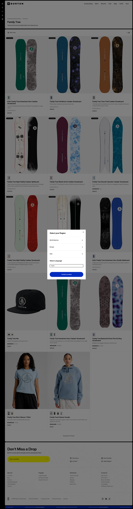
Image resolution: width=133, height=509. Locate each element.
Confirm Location (66, 274)
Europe (52, 247)
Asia (51, 253)
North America (54, 240)
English (52, 265)
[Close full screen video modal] (83, 232)
